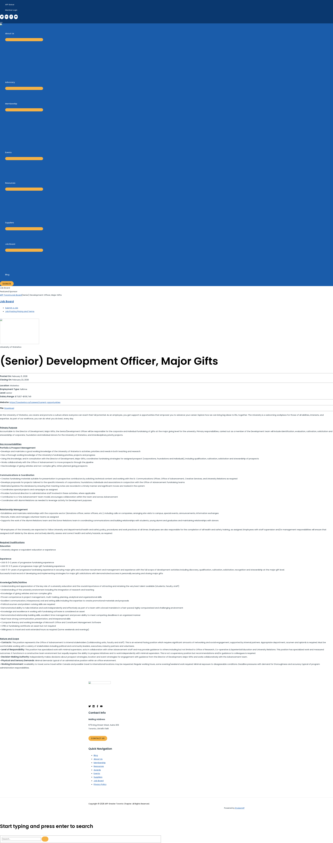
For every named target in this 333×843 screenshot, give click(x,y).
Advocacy (10, 82)
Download (9, 408)
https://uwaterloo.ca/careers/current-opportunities (35, 402)
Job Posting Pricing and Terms (19, 311)
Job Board (10, 244)
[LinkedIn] (6, 17)
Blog (7, 274)
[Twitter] (2, 17)
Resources (10, 183)
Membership (11, 103)
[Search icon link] (1, 21)
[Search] (45, 839)
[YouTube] (16, 17)
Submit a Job (11, 307)
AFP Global (9, 4)
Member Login (11, 10)
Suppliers (9, 222)
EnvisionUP (240, 808)
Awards (97, 770)
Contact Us (98, 738)
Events (8, 152)
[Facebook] (11, 17)
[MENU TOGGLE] (24, 39)
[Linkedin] (93, 706)
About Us (9, 33)
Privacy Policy (100, 784)
